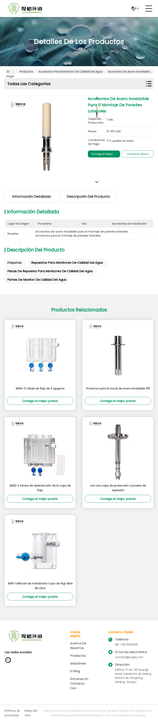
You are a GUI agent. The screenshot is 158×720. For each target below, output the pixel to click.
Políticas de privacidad (12, 713)
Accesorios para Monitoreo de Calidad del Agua (71, 72)
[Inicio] (26, 641)
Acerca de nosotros (78, 645)
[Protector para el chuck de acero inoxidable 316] (118, 353)
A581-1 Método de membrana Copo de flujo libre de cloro (40, 585)
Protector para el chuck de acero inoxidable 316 (118, 388)
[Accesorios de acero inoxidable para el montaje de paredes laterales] (46, 137)
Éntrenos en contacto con (79, 683)
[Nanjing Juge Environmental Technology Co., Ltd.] (26, 8)
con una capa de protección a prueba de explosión (118, 488)
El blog (75, 671)
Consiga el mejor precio (106, 154)
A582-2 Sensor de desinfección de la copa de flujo (40, 488)
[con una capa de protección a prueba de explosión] (118, 450)
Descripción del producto (88, 196)
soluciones (78, 663)
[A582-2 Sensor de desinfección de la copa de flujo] (40, 450)
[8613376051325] (8, 660)
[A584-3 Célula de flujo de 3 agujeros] (40, 353)
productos (78, 655)
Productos (26, 72)
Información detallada (31, 196)
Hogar (10, 71)
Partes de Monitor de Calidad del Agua (36, 279)
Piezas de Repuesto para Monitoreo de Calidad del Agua (50, 271)
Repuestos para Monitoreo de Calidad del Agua (67, 262)
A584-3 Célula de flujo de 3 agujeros (40, 388)
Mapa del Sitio (31, 713)
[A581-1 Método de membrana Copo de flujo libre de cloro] (40, 548)
